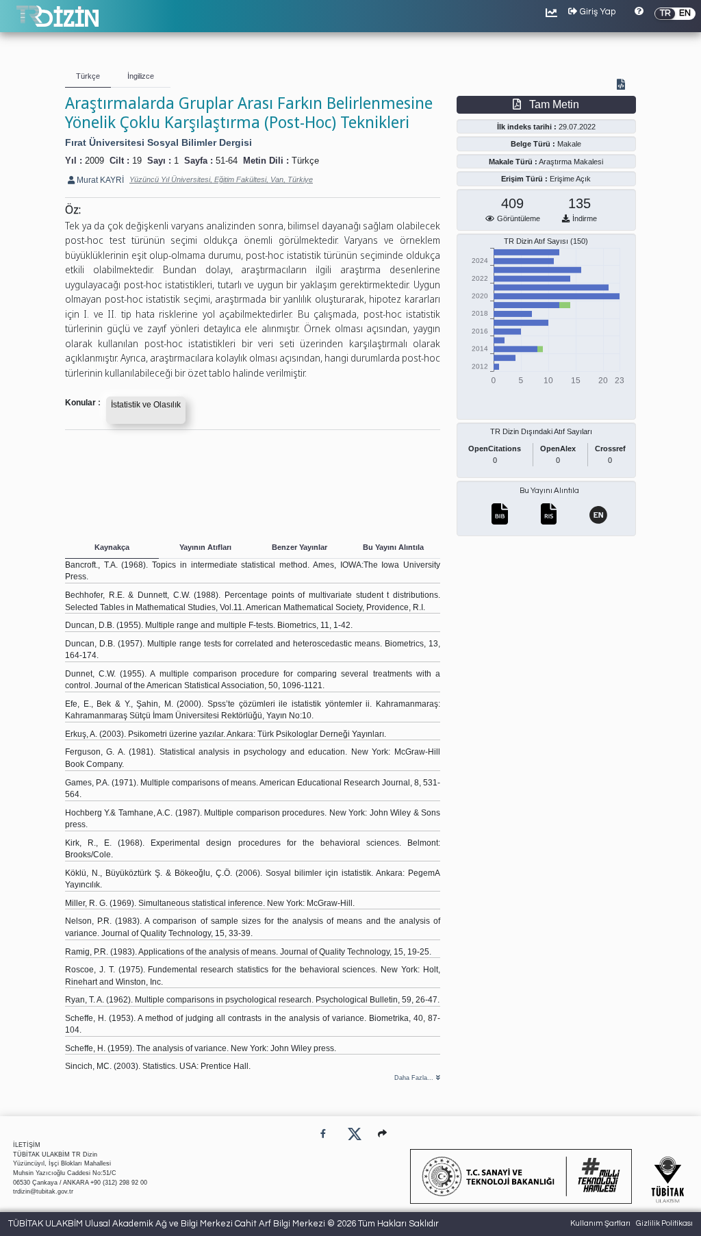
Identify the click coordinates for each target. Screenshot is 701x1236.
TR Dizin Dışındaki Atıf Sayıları (541, 431)
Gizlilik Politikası (664, 1223)
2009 (94, 160)
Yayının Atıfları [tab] (205, 547)
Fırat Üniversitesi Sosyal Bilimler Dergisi (158, 142)
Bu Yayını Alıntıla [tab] (393, 547)
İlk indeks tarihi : (527, 127)
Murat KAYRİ (99, 179)
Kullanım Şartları (600, 1223)
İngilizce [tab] (140, 76)
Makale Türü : (513, 161)
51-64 (227, 160)
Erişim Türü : (524, 179)
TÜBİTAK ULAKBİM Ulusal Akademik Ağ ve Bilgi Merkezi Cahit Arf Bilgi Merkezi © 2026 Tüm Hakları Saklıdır (223, 1223)
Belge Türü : (533, 144)
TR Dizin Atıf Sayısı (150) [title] (546, 241)
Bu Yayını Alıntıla (549, 490)
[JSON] (623, 85)
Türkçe (305, 160)
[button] (382, 1133)
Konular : (83, 402)
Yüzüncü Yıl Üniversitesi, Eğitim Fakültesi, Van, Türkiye (221, 179)
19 (137, 160)
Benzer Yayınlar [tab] (299, 547)
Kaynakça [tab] (111, 547)
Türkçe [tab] (88, 76)
